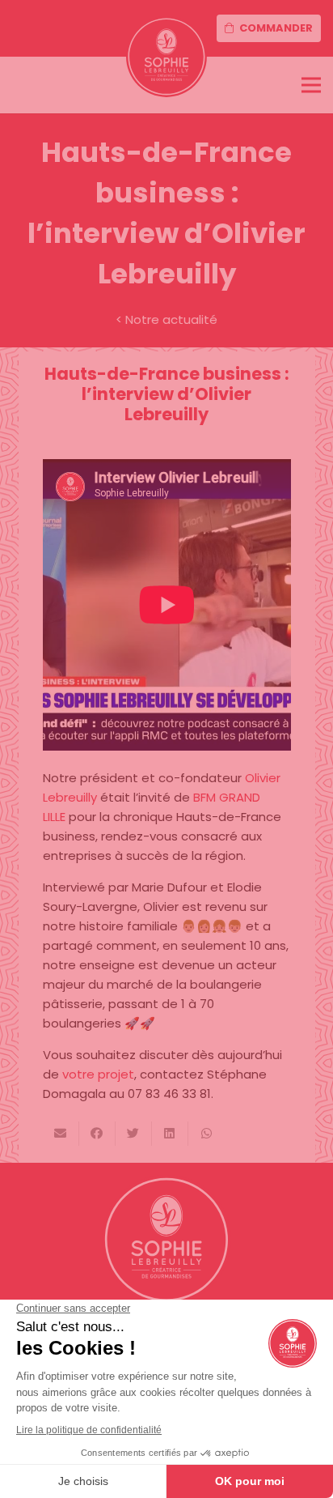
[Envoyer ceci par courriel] (61, 1133)
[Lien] (166, 56)
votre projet (98, 1074)
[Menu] (311, 85)
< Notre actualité (166, 319)
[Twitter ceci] (134, 1133)
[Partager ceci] (97, 1133)
